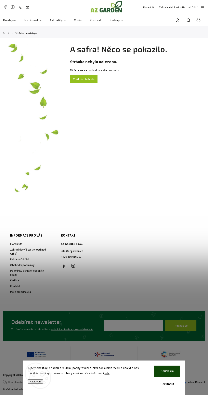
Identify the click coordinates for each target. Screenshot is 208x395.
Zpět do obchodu (83, 79)
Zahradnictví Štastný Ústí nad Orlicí (178, 7)
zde (107, 373)
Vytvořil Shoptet (196, 382)
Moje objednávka (20, 292)
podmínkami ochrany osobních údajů (72, 329)
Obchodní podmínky (22, 265)
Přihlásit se (181, 325)
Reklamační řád (19, 259)
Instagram (13, 7)
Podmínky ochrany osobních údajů (27, 273)
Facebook (5, 7)
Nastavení (35, 381)
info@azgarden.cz (72, 251)
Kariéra (14, 281)
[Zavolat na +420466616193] (21, 7)
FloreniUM (148, 7)
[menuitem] (11, 20)
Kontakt (15, 286)
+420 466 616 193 (71, 257)
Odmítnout (167, 384)
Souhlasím (167, 371)
